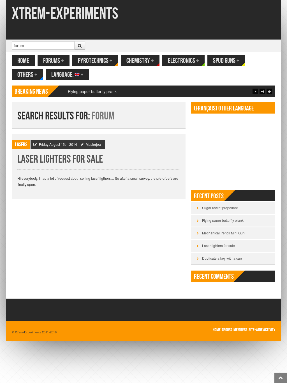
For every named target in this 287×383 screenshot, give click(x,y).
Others (27, 75)
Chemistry (140, 61)
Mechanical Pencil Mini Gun (223, 232)
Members (240, 330)
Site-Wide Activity (262, 330)
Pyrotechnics (95, 61)
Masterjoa (93, 144)
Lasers (21, 144)
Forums (53, 61)
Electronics (183, 61)
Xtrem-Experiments (65, 14)
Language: (67, 75)
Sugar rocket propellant (220, 207)
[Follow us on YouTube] (271, 30)
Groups (227, 330)
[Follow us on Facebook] (263, 30)
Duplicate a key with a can (222, 258)
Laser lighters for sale (60, 159)
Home (23, 61)
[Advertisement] (233, 149)
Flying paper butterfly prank (92, 91)
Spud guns (226, 61)
